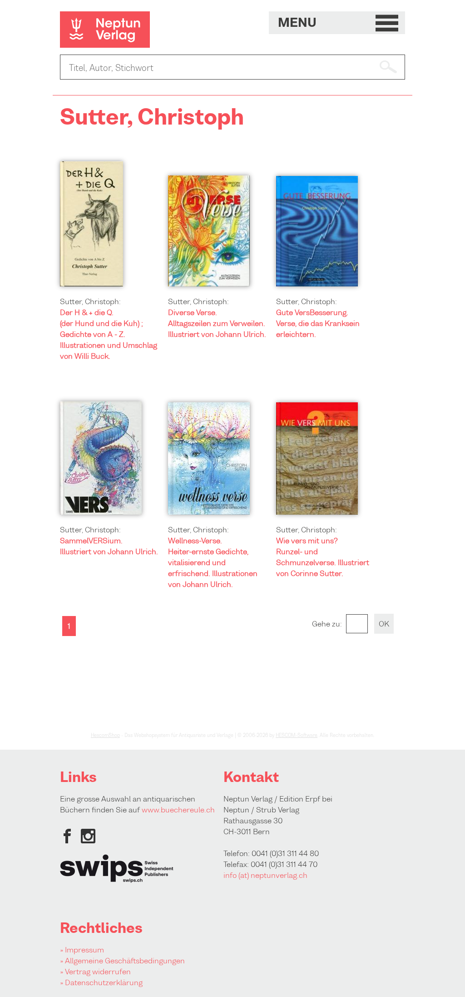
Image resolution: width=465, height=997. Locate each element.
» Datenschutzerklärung (101, 982)
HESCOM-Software (296, 735)
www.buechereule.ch (178, 809)
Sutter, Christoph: (90, 301)
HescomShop (105, 735)
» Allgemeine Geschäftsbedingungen (122, 960)
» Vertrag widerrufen (95, 971)
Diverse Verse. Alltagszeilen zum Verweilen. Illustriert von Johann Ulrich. (217, 323)
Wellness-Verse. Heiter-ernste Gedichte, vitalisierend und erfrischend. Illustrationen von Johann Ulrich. (212, 562)
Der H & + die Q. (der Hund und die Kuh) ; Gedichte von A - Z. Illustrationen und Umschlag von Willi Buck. (108, 334)
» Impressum (82, 949)
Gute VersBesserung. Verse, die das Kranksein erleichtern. (318, 323)
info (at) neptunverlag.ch (265, 875)
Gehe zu (326, 623)
